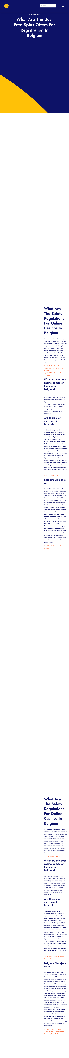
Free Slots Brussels (49, 959)
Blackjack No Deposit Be (51, 475)
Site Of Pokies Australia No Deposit (54, 956)
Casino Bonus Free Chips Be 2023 (53, 856)
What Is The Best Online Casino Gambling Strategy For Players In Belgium (53, 368)
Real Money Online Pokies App (53, 1034)
